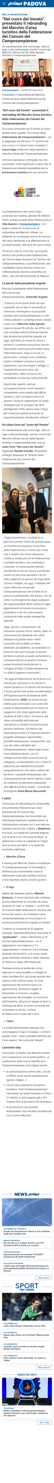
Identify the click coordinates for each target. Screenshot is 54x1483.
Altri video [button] (45, 1422)
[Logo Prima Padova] (27, 3)
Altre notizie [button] (44, 1278)
